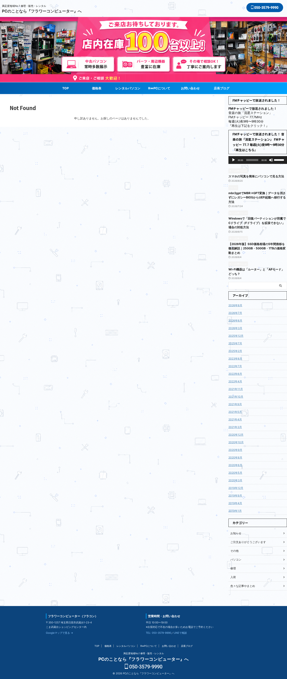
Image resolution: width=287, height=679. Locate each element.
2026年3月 (235, 328)
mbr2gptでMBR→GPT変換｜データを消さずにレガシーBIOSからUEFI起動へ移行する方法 (257, 197)
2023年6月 (235, 358)
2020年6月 (235, 465)
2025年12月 (235, 335)
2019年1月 (235, 510)
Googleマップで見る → (59, 632)
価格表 (96, 88)
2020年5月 (235, 472)
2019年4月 (235, 503)
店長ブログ (221, 88)
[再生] (233, 160)
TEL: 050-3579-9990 (158, 632)
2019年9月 (235, 495)
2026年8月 (235, 305)
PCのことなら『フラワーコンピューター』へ (42, 11)
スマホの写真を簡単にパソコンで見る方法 (256, 176)
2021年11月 (235, 389)
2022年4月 (235, 381)
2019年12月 (235, 488)
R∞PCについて (159, 88)
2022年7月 (235, 366)
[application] (257, 160)
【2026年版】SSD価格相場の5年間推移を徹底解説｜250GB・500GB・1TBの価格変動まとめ (257, 248)
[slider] (279, 159)
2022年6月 (235, 373)
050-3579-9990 (265, 7)
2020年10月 (236, 442)
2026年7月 (235, 313)
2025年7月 (235, 343)
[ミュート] (271, 160)
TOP (65, 88)
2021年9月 (235, 404)
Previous (283, 46)
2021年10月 (235, 396)
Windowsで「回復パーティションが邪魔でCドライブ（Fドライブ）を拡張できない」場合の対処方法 (257, 223)
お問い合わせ (190, 88)
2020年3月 (235, 480)
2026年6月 (235, 320)
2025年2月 (235, 351)
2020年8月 (235, 457)
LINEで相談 (180, 632)
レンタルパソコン (127, 88)
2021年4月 (235, 419)
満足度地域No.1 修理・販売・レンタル (143, 653)
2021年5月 (235, 411)
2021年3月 (235, 427)
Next (3, 46)
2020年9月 (235, 449)
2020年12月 (235, 434)
